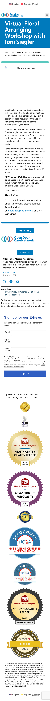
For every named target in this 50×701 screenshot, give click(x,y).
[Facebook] (11, 281)
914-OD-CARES (10, 272)
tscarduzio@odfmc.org (20, 210)
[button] (47, 15)
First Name (7, 341)
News (19, 53)
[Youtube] (18, 281)
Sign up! (25, 373)
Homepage (9, 53)
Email (7, 332)
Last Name (7, 349)
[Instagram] (4, 281)
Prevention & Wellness (32, 53)
